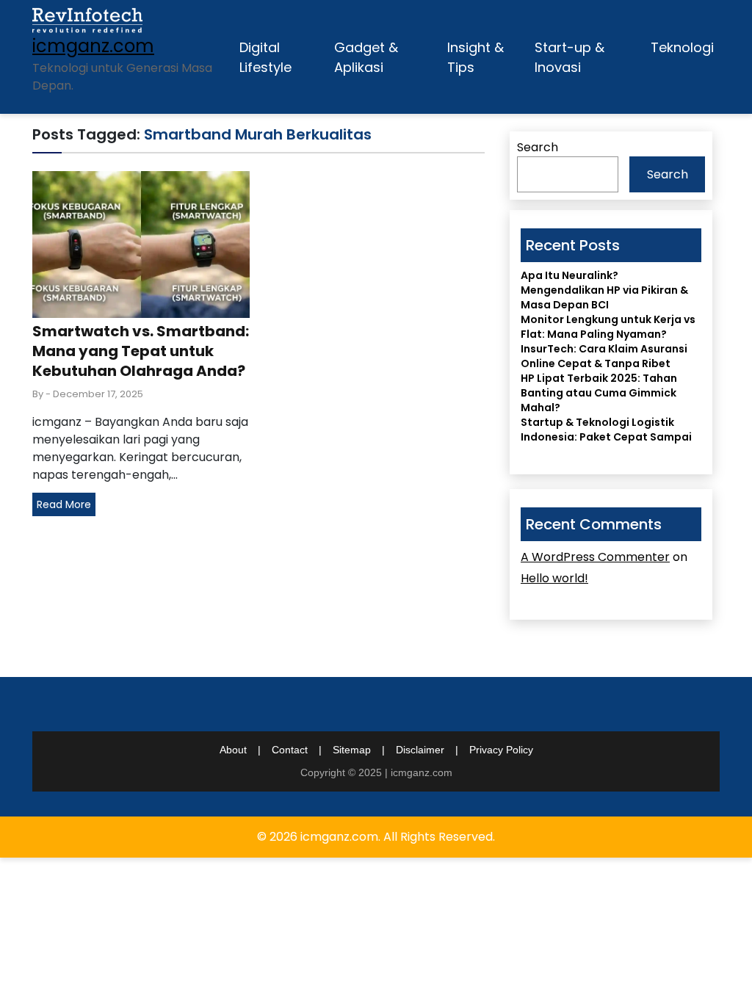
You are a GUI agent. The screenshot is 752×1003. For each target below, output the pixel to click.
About (233, 750)
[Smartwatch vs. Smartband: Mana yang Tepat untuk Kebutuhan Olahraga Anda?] (141, 243)
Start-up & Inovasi (569, 57)
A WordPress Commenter (595, 556)
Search (537, 147)
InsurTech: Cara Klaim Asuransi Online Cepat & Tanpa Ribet (604, 356)
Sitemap (352, 750)
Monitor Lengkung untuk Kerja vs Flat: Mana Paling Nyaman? (608, 326)
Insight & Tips (475, 57)
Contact (290, 750)
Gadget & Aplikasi (366, 57)
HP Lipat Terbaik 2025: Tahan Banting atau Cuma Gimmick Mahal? (599, 393)
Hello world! (554, 578)
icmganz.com (93, 46)
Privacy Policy (501, 750)
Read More (64, 504)
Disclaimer (420, 750)
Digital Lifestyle (265, 57)
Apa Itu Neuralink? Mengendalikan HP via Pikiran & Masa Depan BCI (604, 290)
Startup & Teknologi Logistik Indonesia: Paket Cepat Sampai (606, 429)
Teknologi (682, 47)
